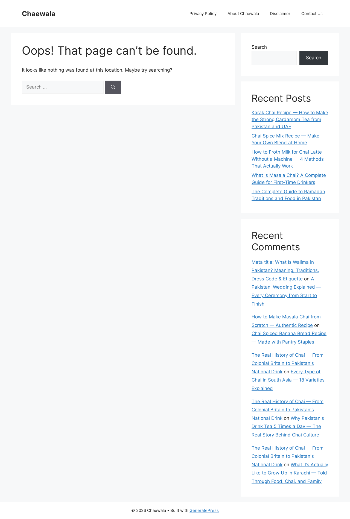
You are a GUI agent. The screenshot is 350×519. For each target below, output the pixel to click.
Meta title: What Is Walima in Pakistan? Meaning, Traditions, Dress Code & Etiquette (285, 270)
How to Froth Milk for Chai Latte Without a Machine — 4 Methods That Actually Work (288, 159)
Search (259, 47)
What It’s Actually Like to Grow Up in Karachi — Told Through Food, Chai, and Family (290, 473)
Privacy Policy (203, 13)
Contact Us (312, 13)
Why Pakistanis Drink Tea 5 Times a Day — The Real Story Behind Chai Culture (288, 426)
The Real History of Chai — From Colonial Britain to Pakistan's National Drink (287, 363)
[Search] (113, 87)
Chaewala (39, 14)
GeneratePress (204, 510)
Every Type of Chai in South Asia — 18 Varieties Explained (288, 380)
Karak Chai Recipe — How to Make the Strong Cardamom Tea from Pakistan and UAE (290, 119)
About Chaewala (243, 13)
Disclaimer (280, 13)
